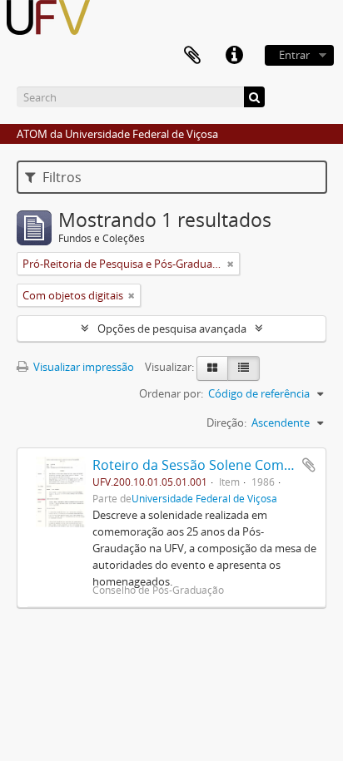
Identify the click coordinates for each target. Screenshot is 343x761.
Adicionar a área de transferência (309, 465)
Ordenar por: (171, 393)
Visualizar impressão (82, 366)
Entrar (294, 54)
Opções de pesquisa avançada (171, 328)
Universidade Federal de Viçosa (204, 498)
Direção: (226, 422)
